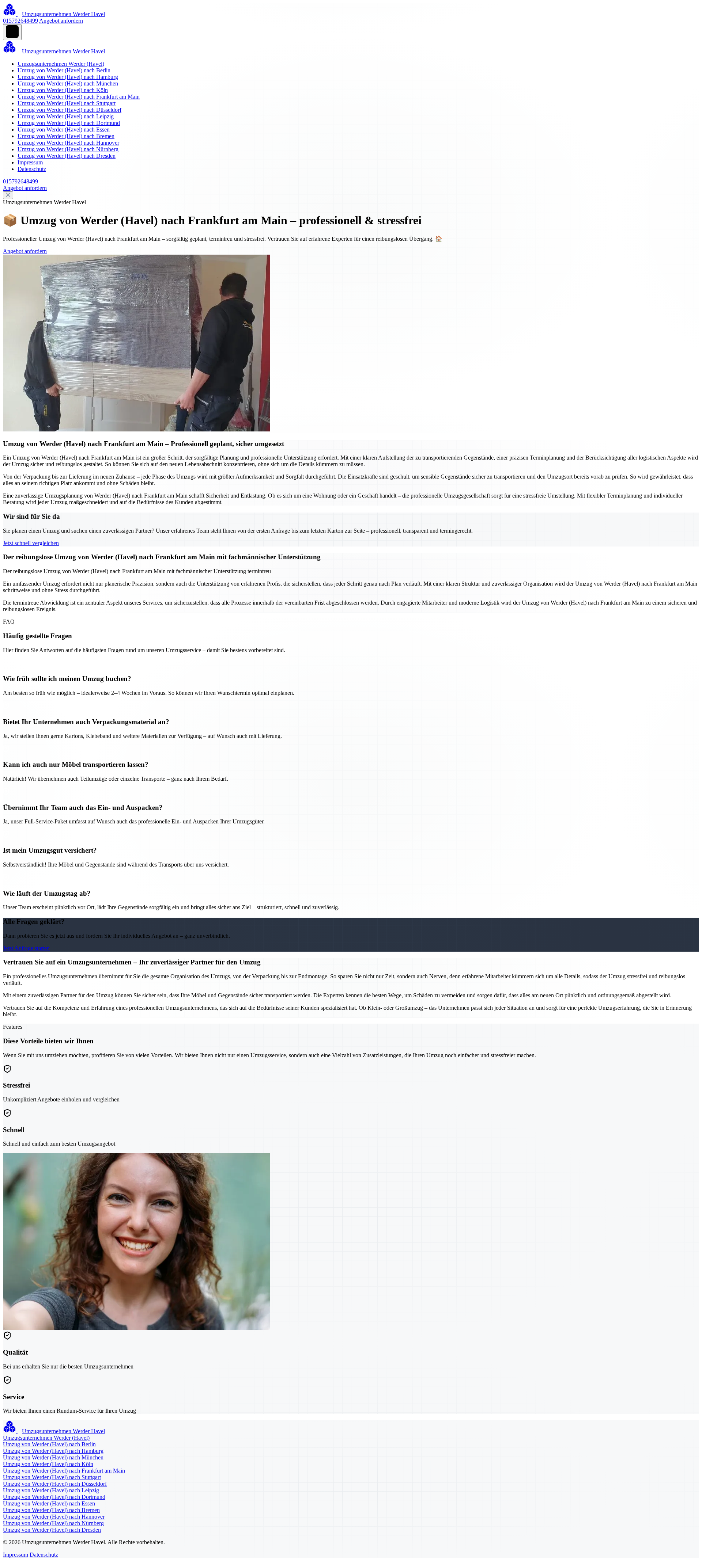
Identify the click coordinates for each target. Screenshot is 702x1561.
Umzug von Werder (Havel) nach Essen (64, 129)
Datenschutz (32, 169)
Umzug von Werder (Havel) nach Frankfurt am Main (79, 97)
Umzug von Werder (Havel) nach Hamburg (68, 77)
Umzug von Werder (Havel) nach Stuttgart (67, 103)
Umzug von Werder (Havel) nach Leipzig (66, 116)
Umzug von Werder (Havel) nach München (68, 83)
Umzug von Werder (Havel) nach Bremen (66, 136)
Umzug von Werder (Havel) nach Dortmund (69, 123)
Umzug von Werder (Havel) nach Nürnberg (68, 149)
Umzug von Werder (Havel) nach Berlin (64, 70)
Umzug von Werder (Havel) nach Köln (63, 90)
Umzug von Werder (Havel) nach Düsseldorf (69, 110)
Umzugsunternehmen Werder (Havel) (61, 64)
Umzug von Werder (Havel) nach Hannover (68, 143)
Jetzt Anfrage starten (26, 948)
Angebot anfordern (61, 21)
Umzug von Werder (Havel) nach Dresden (67, 156)
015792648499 (20, 21)
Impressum (30, 162)
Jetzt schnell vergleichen (31, 543)
